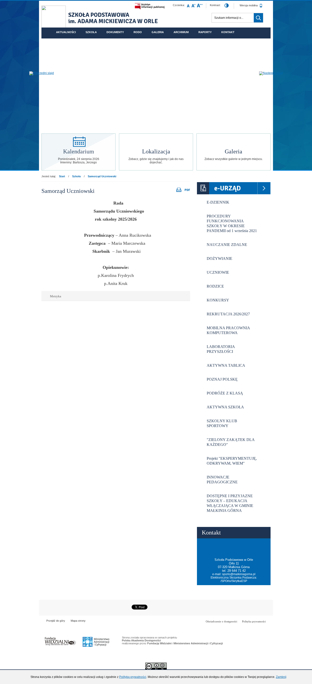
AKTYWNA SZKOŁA (225, 407)
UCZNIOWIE (218, 272)
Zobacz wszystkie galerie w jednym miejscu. (234, 159)
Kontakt (227, 32)
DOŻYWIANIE (219, 258)
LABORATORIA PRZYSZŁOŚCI (221, 349)
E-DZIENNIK (218, 202)
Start (62, 176)
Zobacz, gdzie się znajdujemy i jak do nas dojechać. (156, 160)
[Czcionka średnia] (193, 5)
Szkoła (91, 32)
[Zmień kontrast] (226, 5)
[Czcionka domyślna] (188, 5)
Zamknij (281, 677)
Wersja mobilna (249, 5)
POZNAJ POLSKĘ (222, 379)
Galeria (158, 32)
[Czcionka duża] (200, 5)
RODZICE (215, 286)
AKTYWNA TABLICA (226, 365)
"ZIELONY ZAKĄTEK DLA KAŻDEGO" (231, 442)
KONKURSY (218, 300)
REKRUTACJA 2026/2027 (228, 314)
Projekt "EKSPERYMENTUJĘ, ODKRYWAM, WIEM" (232, 461)
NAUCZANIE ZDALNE (227, 244)
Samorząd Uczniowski (102, 176)
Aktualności (66, 32)
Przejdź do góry (55, 620)
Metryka (53, 296)
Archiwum (181, 32)
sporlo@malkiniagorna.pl (238, 574)
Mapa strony (78, 620)
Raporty (205, 32)
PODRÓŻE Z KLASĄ (225, 393)
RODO (138, 32)
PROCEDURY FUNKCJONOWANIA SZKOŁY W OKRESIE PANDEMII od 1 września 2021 (232, 223)
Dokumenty (115, 32)
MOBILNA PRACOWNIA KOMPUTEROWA (228, 330)
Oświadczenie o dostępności (221, 621)
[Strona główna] (53, 18)
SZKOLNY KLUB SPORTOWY (222, 423)
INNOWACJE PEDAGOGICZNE (222, 479)
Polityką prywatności (132, 677)
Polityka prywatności (254, 621)
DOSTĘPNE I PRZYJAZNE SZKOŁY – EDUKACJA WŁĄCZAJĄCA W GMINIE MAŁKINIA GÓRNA (230, 503)
